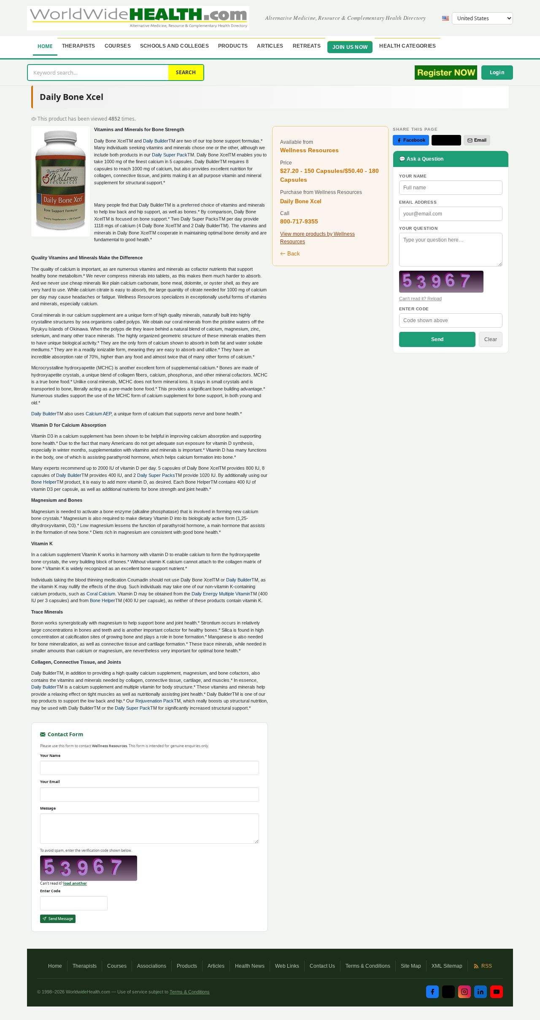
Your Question (418, 228)
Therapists (78, 45)
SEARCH (186, 72)
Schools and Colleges (174, 45)
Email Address (418, 202)
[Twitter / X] (448, 991)
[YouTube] (496, 991)
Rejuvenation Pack (154, 700)
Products (233, 45)
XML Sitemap (447, 966)
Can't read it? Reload (420, 298)
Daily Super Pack (169, 154)
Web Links (287, 966)
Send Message (60, 918)
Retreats (307, 45)
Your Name (50, 755)
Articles (270, 45)
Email (480, 140)
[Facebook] (432, 991)
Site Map (411, 966)
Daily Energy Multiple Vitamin (221, 593)
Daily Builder (155, 140)
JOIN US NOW (349, 47)
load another (75, 883)
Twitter (449, 140)
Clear (490, 339)
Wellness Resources (309, 150)
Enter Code (50, 891)
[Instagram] (464, 991)
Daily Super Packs (156, 475)
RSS (486, 966)
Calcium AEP (98, 413)
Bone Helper (44, 481)
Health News (250, 966)
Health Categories (407, 45)
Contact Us (322, 966)
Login (497, 72)
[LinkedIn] (480, 991)
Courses (118, 45)
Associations (151, 966)
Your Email (50, 781)
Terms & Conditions (368, 966)
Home (45, 46)
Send (437, 339)
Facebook (414, 140)
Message (48, 808)
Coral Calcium (100, 593)
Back (293, 253)
